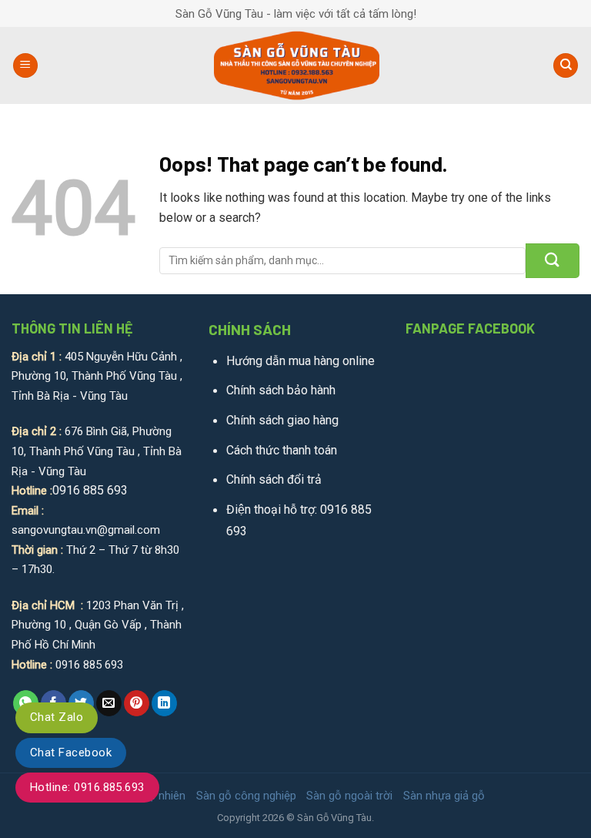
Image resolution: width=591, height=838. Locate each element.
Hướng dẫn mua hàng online (300, 361)
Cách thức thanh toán (281, 450)
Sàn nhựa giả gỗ (444, 796)
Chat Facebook (71, 752)
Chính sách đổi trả (274, 479)
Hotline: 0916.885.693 (87, 787)
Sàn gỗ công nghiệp (246, 796)
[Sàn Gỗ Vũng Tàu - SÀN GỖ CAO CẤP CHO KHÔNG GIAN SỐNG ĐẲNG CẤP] (296, 65)
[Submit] (552, 260)
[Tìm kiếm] (565, 66)
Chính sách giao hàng (282, 420)
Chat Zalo (56, 717)
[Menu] (25, 66)
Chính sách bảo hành (281, 390)
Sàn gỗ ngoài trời (349, 796)
